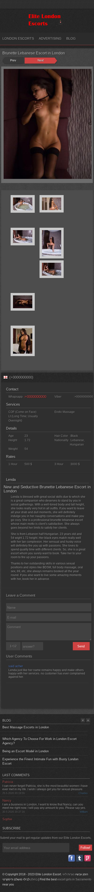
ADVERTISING (50, 38)
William (84, 806)
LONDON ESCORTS (18, 38)
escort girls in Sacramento (74, 879)
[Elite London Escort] (46, 25)
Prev (13, 60)
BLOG (71, 38)
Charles (83, 788)
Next (41, 60)
